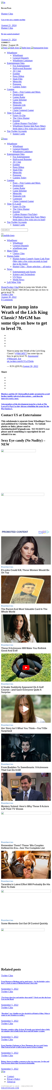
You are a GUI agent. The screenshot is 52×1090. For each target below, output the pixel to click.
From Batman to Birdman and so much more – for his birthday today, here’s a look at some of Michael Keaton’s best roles (25, 982)
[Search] (2, 233)
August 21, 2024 (8, 25)
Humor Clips (7, 14)
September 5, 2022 (9, 989)
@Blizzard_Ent (14, 358)
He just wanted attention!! (10, 34)
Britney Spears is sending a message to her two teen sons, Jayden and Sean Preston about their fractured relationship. (25, 1062)
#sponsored (33, 356)
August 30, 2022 (8, 297)
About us (11, 1081)
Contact (10, 1076)
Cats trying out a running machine (13, 19)
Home (4, 287)
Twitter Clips (13, 287)
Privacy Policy (13, 1079)
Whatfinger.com (10, 1088)
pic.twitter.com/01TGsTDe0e (20, 361)
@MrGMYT (21, 353)
